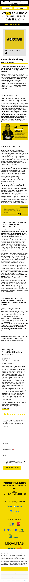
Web (4, 455)
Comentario (6, 426)
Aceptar (14, 569)
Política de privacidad (16, 580)
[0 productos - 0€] (16, 20)
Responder (5, 408)
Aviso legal (23, 580)
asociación (7, 322)
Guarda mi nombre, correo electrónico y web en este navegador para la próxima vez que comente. (15, 462)
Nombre (5, 443)
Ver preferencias (14, 577)
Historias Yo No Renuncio (14, 24)
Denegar (14, 573)
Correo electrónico (8, 449)
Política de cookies (7, 580)
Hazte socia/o (20, 8)
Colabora (7, 8)
